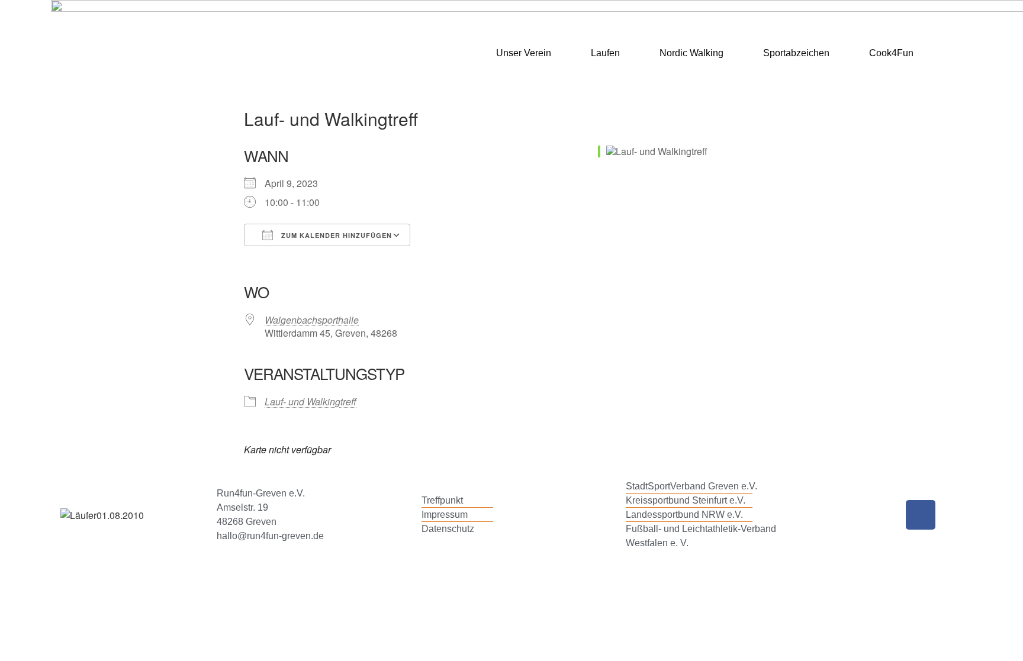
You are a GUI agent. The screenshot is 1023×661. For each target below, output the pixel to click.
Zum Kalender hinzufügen (335, 235)
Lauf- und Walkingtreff (310, 401)
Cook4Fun (891, 53)
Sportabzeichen (796, 53)
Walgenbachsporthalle (312, 320)
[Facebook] (920, 515)
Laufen (605, 53)
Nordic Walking (691, 53)
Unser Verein (523, 53)
